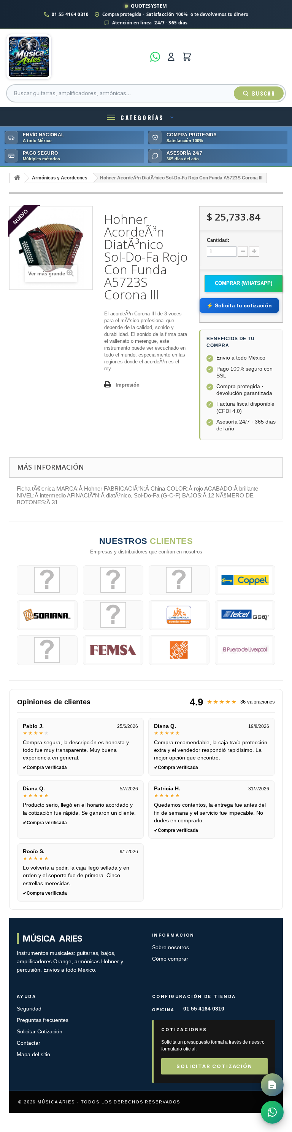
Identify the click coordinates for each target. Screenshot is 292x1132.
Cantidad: (218, 240)
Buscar (263, 93)
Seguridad (29, 1009)
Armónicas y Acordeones (59, 178)
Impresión (128, 385)
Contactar (28, 1043)
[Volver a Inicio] (17, 178)
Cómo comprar (170, 959)
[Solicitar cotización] (272, 1084)
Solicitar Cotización (39, 1031)
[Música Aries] (76, 57)
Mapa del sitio (33, 1054)
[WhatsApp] (155, 57)
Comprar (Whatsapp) (243, 283)
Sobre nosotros (170, 947)
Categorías (142, 117)
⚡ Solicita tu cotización (239, 305)
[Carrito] (187, 57)
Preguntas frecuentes (42, 1020)
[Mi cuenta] (171, 57)
